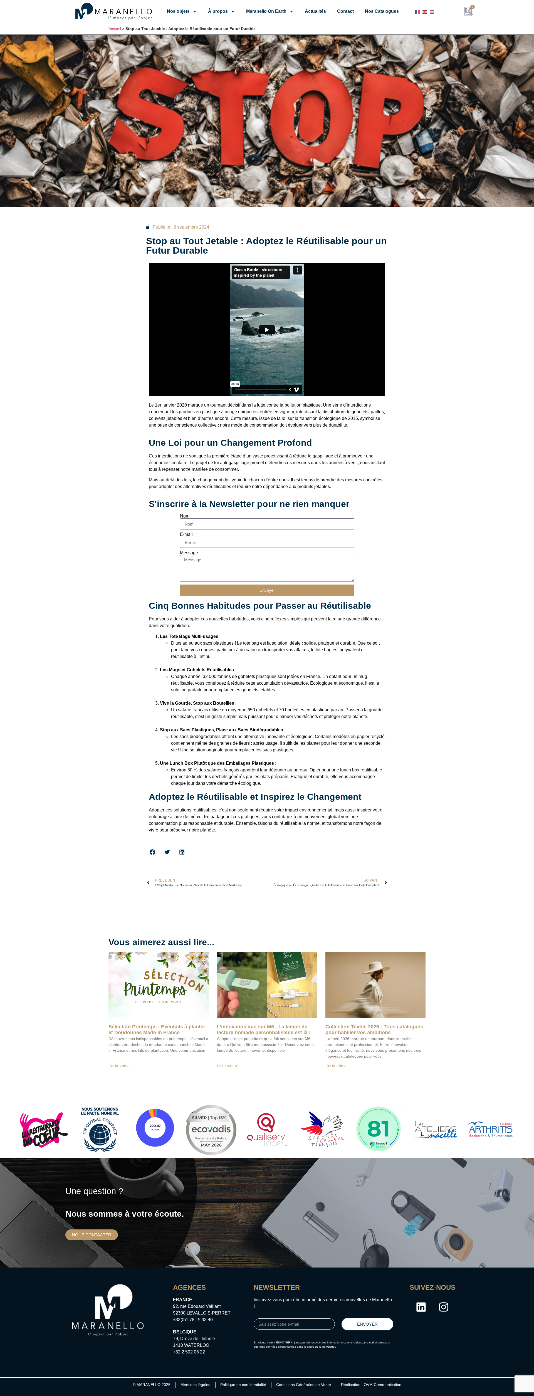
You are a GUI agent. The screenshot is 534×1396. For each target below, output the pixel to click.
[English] (424, 11)
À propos (218, 11)
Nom (184, 516)
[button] (152, 852)
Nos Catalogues (382, 11)
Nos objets (178, 11)
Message (189, 553)
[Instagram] (443, 1307)
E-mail (186, 534)
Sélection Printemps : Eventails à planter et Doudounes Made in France (156, 1030)
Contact (345, 11)
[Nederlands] (432, 11)
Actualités (315, 11)
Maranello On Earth (266, 11)
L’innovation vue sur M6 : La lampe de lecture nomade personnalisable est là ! (264, 1030)
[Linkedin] (421, 1307)
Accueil (114, 29)
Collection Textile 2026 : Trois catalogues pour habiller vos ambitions (374, 1030)
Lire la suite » (118, 1066)
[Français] (417, 11)
